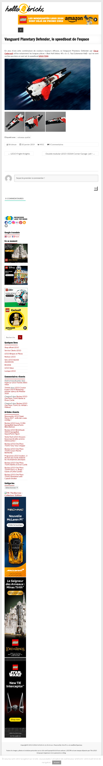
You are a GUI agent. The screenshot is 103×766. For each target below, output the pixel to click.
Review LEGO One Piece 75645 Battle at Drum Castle (16, 398)
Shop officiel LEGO (12, 347)
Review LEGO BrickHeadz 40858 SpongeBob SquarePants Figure (15, 432)
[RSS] (24, 222)
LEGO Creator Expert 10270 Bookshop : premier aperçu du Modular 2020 (15, 390)
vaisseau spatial (23, 137)
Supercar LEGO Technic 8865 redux (16, 384)
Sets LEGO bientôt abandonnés (12, 361)
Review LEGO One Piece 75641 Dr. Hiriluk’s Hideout (16, 405)
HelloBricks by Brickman (45, 745)
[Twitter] (9, 222)
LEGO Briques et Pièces (14, 354)
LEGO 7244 (43, 56)
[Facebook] (6, 222)
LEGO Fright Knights (19, 153)
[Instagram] (13, 222)
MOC (42, 144)
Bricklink (8, 365)
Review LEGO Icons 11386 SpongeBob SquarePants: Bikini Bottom (15, 425)
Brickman (12, 144)
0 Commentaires (56, 144)
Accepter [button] (57, 762)
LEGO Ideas (9, 368)
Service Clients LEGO (13, 350)
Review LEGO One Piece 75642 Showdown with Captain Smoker (14, 477)
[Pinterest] (20, 222)
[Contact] (6, 225)
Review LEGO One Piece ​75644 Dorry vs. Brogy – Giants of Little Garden (14, 470)
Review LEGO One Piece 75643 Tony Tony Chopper (15, 445)
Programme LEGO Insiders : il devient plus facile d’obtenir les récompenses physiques (16, 458)
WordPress (65, 745)
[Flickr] (17, 222)
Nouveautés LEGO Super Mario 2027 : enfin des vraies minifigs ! (16, 418)
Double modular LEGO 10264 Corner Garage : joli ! (70, 153)
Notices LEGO (10, 357)
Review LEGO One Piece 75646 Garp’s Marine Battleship (14, 451)
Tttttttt (7, 388)
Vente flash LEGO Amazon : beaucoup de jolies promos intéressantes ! (15, 439)
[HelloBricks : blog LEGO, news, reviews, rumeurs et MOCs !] (25, 4)
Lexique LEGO (10, 371)
